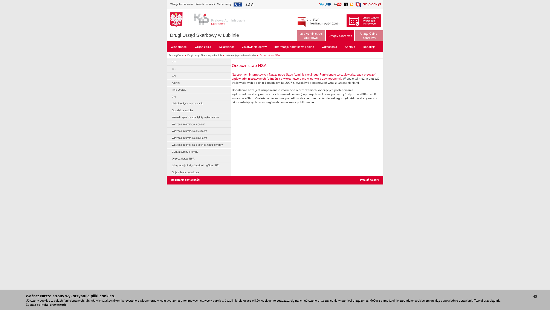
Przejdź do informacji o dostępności (238, 4)
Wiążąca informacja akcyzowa (189, 131)
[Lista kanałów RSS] (351, 5)
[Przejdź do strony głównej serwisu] (211, 19)
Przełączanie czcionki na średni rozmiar (249, 4)
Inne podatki (179, 89)
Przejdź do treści (205, 4)
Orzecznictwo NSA (270, 55)
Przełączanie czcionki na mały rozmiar (246, 4)
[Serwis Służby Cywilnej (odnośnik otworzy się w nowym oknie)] (358, 5)
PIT (174, 62)
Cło (174, 96)
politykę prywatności (52, 304)
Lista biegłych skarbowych (187, 103)
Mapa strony (224, 4)
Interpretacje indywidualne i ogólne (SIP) (195, 165)
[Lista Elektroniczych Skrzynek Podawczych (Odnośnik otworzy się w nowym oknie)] (324, 4)
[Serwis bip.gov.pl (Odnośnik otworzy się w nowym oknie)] (372, 5)
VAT (174, 76)
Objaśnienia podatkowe (186, 172)
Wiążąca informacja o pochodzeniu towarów (197, 144)
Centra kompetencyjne (185, 151)
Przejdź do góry (369, 179)
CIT (174, 69)
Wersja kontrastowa (181, 4)
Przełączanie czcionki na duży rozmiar (252, 4)
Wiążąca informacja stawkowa (189, 138)
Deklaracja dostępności (185, 179)
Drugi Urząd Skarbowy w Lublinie (204, 35)
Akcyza (176, 82)
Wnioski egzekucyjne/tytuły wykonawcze (195, 117)
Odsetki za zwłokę (182, 110)
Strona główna (176, 55)
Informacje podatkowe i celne (241, 55)
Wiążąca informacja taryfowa (188, 124)
